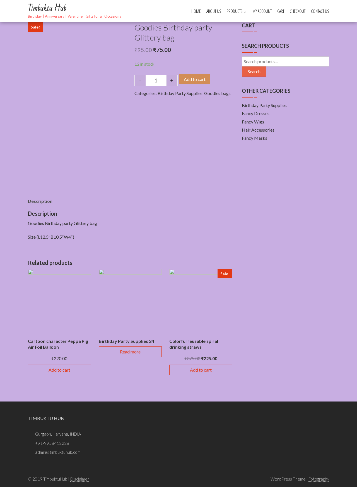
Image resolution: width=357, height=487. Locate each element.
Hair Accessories (258, 129)
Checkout (297, 11)
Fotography (318, 478)
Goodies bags (217, 93)
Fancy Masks (254, 138)
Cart (280, 11)
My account (262, 11)
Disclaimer (79, 478)
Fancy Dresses (255, 113)
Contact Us (320, 11)
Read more (130, 351)
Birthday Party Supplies (180, 93)
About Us (213, 11)
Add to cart (195, 79)
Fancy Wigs (253, 121)
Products (235, 11)
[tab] (40, 201)
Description (40, 201)
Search (254, 71)
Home (196, 11)
